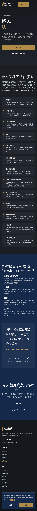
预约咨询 (23, 4)
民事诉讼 (4, 451)
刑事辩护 (4, 454)
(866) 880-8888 (7, 440)
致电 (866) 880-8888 (18, 53)
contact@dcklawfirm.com (9, 442)
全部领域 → (5, 461)
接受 (26, 505)
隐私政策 (12, 500)
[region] (18, 500)
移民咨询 (18, 47)
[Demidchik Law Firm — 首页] (8, 4)
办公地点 (4, 476)
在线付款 (4, 486)
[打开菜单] (32, 4)
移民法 (4, 458)
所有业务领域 (7, 15)
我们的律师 (5, 473)
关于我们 (4, 470)
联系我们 (4, 479)
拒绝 (10, 505)
